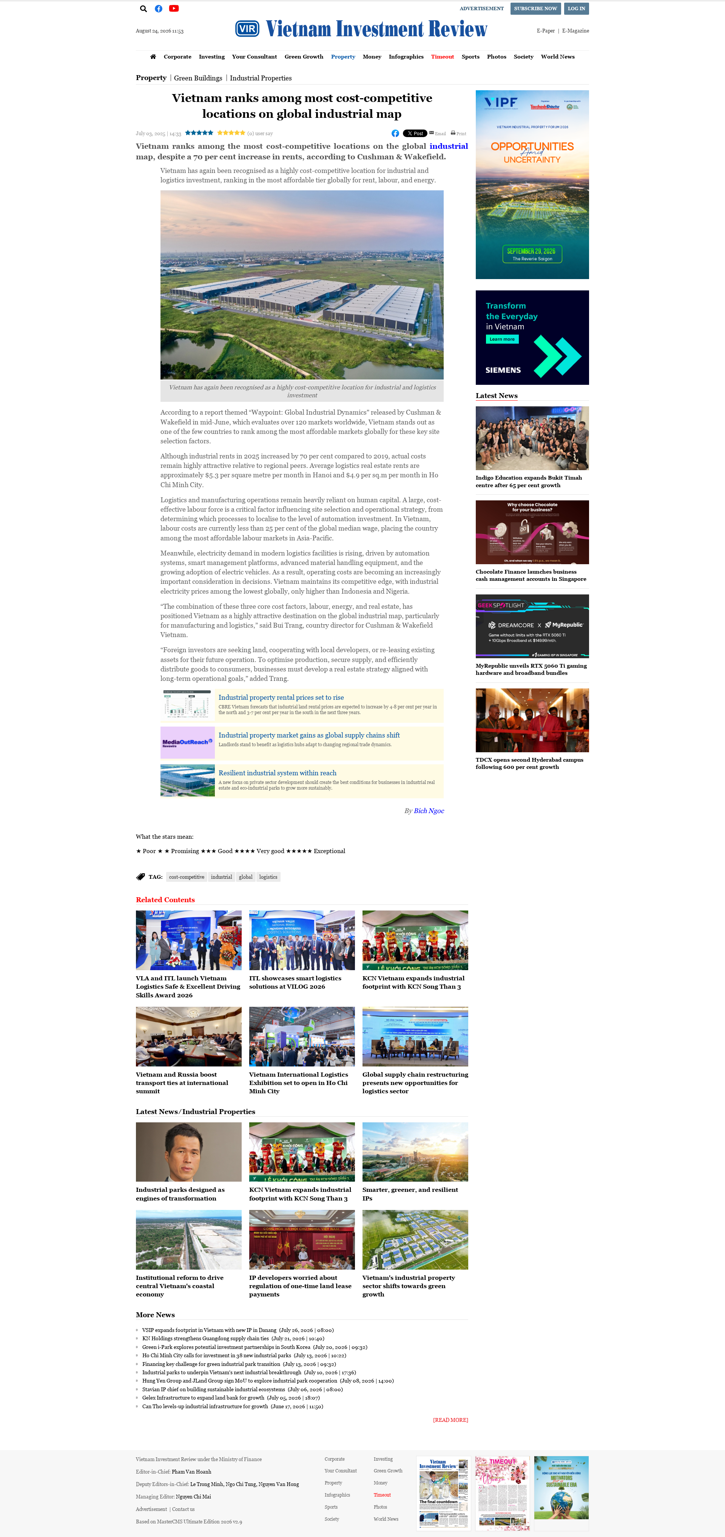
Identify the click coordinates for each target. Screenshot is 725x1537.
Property (343, 56)
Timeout (442, 56)
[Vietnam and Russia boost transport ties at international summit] (189, 1036)
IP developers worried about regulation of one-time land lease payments (300, 1286)
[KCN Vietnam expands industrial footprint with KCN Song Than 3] (415, 940)
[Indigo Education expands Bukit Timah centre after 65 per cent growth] (532, 438)
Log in (576, 8)
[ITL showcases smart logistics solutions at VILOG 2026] (302, 940)
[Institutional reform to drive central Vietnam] (189, 1240)
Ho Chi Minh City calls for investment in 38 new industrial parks (217, 1355)
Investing (212, 56)
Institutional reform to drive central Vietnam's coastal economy (180, 1286)
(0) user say (260, 133)
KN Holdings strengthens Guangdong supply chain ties (206, 1338)
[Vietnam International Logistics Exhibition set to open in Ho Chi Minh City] (302, 1036)
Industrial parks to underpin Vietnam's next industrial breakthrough (222, 1372)
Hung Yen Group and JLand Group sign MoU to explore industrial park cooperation (240, 1380)
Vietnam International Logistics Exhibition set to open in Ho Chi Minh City (298, 1083)
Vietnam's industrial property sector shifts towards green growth (408, 1286)
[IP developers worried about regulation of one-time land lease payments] (302, 1240)
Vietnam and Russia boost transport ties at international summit (182, 1083)
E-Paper (546, 30)
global (246, 876)
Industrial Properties (261, 77)
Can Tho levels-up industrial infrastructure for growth (205, 1406)
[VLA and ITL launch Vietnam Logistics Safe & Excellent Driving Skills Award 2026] (189, 940)
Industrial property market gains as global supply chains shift (309, 734)
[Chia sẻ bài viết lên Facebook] (395, 133)
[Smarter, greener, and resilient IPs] (415, 1152)
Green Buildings (198, 77)
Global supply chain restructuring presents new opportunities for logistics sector (415, 1083)
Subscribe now (535, 8)
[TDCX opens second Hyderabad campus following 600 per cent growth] (532, 720)
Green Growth (304, 56)
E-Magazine (575, 30)
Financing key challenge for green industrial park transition (211, 1363)
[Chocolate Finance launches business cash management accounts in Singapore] (532, 532)
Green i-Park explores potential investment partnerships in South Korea (227, 1346)
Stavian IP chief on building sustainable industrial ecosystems (214, 1389)
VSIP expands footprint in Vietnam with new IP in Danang (210, 1329)
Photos (496, 56)
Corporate (177, 56)
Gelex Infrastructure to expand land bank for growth (203, 1397)
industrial (449, 146)
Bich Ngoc (428, 810)
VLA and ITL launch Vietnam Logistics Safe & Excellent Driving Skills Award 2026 (188, 986)
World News (558, 56)
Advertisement (482, 8)
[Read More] (450, 1419)
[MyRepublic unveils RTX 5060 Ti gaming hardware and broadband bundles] (532, 626)
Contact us (183, 1508)
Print (461, 133)
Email (440, 133)
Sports (471, 56)
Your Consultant (254, 56)
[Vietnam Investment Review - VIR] (362, 48)
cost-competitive (186, 876)
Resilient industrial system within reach (277, 772)
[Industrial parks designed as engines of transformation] (189, 1152)
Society (524, 56)
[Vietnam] (415, 1240)
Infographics (406, 56)
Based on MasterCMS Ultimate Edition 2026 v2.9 (189, 1521)
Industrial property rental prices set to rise (281, 697)
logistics (268, 876)
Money (372, 56)
